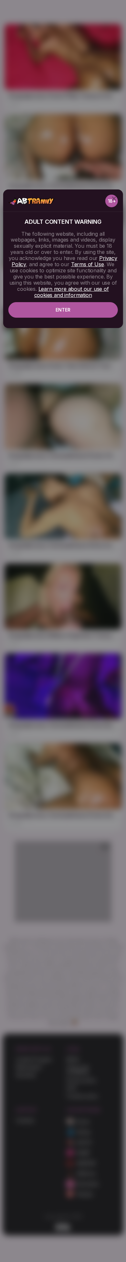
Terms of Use (87, 264)
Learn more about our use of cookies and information (71, 292)
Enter (63, 310)
